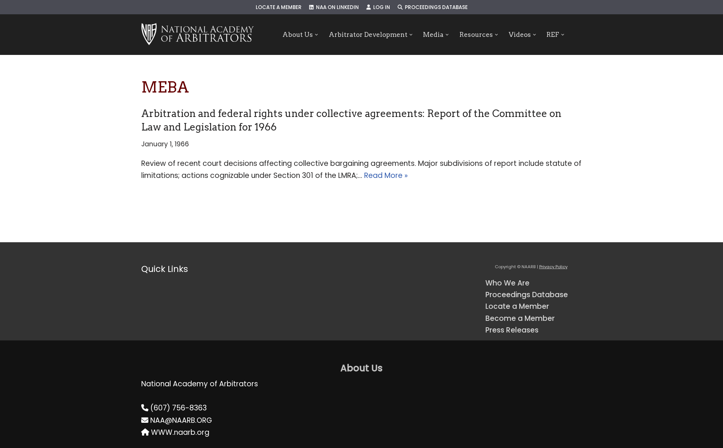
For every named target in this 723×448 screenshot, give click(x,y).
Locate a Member (279, 7)
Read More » (386, 175)
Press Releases (511, 330)
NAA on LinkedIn (336, 7)
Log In (380, 7)
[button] (316, 34)
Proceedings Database (435, 7)
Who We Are (507, 283)
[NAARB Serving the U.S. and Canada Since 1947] (197, 34)
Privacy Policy (553, 267)
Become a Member (520, 318)
